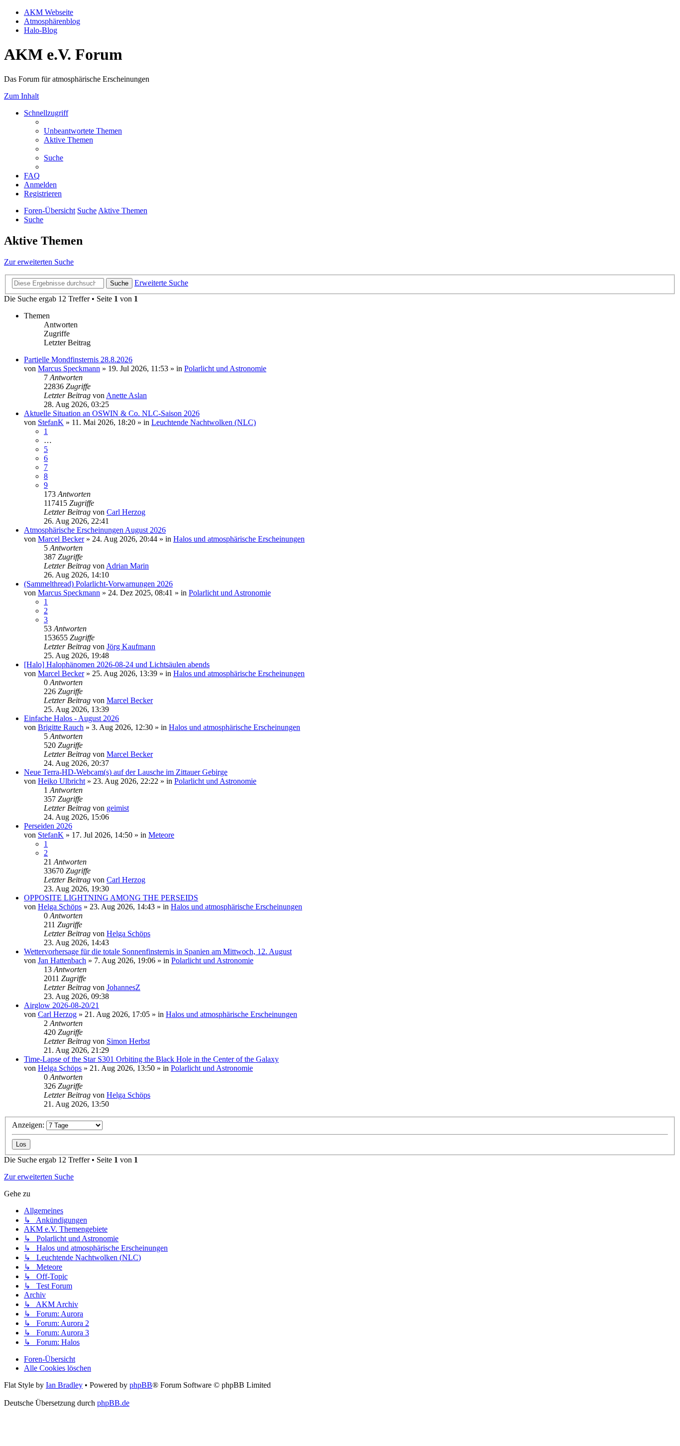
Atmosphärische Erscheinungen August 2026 (95, 530)
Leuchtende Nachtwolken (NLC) (203, 422)
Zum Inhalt (21, 96)
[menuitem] (83, 131)
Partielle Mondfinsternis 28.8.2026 (78, 359)
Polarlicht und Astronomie (225, 368)
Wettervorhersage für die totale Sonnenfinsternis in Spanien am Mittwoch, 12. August (158, 951)
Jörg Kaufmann (131, 646)
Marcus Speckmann (69, 368)
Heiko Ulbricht (61, 781)
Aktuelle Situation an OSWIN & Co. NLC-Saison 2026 (112, 413)
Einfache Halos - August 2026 (71, 718)
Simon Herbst (128, 1041)
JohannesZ (123, 987)
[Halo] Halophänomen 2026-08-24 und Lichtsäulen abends (117, 664)
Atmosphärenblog (52, 21)
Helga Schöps (60, 906)
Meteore (161, 835)
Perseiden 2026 (48, 826)
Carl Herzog (126, 512)
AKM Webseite (48, 12)
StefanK (51, 422)
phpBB (140, 1385)
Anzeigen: (29, 1125)
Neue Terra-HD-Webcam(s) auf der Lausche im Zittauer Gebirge (125, 772)
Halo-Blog (40, 30)
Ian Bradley (64, 1385)
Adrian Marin (127, 566)
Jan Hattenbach (62, 960)
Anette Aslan (126, 395)
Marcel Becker (61, 539)
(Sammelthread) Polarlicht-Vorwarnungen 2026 (98, 583)
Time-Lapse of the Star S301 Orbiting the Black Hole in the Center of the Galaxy (151, 1059)
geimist (118, 808)
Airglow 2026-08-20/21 (61, 1005)
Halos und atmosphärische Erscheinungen (239, 539)
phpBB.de (113, 1403)
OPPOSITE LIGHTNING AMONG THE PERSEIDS (111, 897)
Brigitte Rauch (61, 727)
